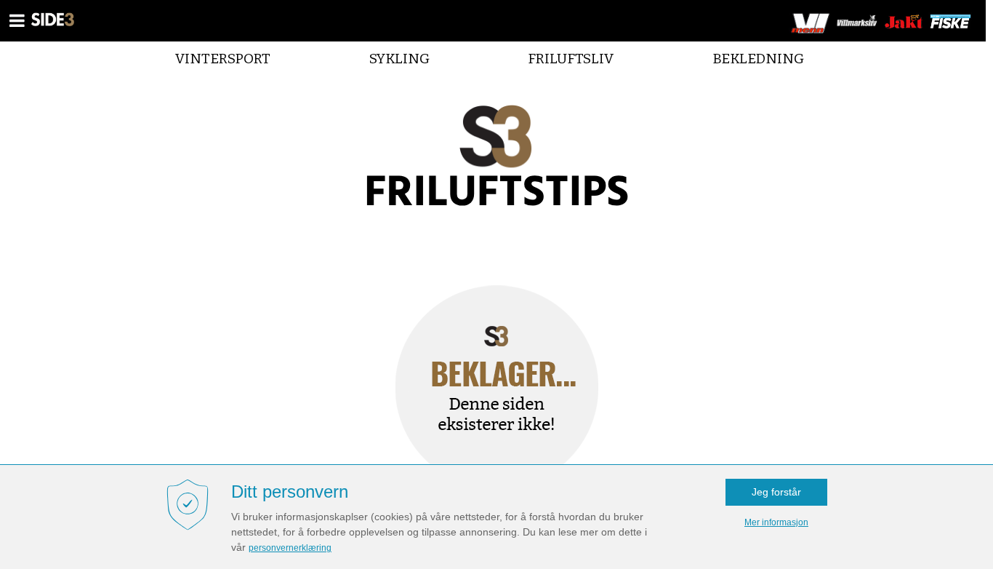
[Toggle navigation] (17, 21)
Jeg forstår (776, 492)
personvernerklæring (290, 548)
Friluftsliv (571, 58)
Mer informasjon (776, 522)
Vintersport (222, 58)
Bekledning (758, 58)
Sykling (399, 58)
